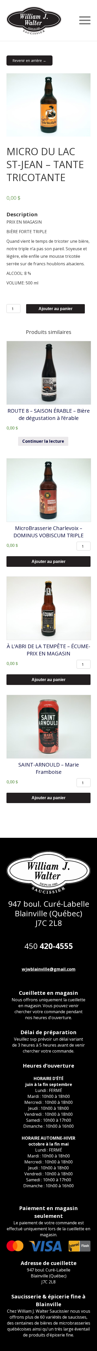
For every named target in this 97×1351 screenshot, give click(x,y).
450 (48, 946)
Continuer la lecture (43, 441)
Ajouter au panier (55, 308)
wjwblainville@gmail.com (49, 969)
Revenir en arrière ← (29, 60)
